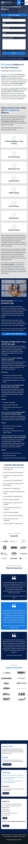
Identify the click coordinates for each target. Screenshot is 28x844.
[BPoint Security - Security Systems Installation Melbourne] (6, 2)
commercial (4, 311)
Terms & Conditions (7, 836)
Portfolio (5, 757)
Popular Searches (22, 834)
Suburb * (4, 33)
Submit (14, 53)
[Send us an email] (6, 818)
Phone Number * (6, 28)
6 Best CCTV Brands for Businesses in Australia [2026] (12, 775)
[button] (26, 2)
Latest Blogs (6, 772)
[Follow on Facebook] (4, 818)
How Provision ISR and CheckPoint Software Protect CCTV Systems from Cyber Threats (13, 778)
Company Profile (7, 746)
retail (24, 310)
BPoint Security (6, 74)
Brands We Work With (14, 667)
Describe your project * (7, 38)
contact (13, 328)
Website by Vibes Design (19, 836)
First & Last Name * (7, 18)
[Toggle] (2, 467)
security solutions (20, 330)
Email (3, 23)
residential (20, 310)
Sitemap (15, 834)
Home (2, 58)
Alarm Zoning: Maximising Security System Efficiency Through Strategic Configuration (12, 782)
